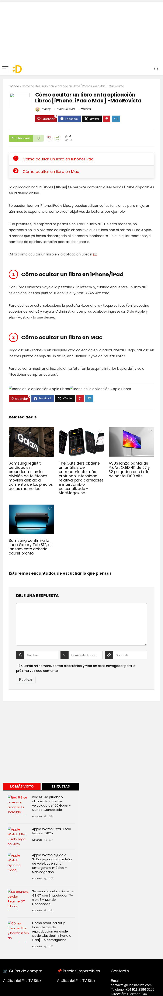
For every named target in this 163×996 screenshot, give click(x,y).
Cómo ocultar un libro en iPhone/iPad (58, 159)
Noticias (86, 109)
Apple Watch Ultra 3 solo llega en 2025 (51, 831)
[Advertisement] (81, 31)
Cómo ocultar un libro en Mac (51, 171)
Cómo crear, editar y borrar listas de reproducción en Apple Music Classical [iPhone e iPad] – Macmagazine (51, 931)
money (46, 109)
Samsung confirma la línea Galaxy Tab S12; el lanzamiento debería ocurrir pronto (30, 547)
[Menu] (5, 69)
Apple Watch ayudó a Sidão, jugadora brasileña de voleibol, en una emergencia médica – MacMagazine (52, 863)
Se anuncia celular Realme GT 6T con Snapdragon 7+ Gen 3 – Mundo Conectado (53, 897)
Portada (14, 86)
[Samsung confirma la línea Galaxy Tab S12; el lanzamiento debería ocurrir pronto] (31, 507)
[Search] (156, 69)
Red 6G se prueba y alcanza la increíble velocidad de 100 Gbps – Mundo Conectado (51, 803)
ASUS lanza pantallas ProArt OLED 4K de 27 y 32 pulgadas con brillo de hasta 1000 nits (129, 470)
